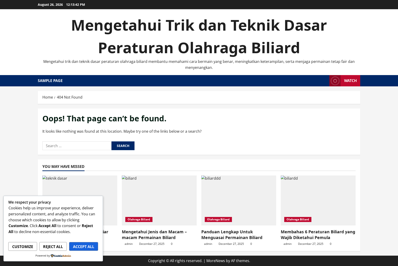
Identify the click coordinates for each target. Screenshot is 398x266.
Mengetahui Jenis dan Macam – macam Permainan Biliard (154, 234)
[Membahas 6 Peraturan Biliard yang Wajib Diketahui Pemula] (318, 200)
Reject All (53, 246)
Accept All (83, 246)
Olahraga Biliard (139, 219)
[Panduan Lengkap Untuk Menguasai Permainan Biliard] (238, 200)
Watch (350, 80)
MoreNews (215, 260)
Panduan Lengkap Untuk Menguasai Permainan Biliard (231, 234)
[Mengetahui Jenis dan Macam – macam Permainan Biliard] (159, 200)
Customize (22, 246)
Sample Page (50, 80)
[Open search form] (324, 80)
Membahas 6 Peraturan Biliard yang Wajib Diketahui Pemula (318, 234)
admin (129, 244)
